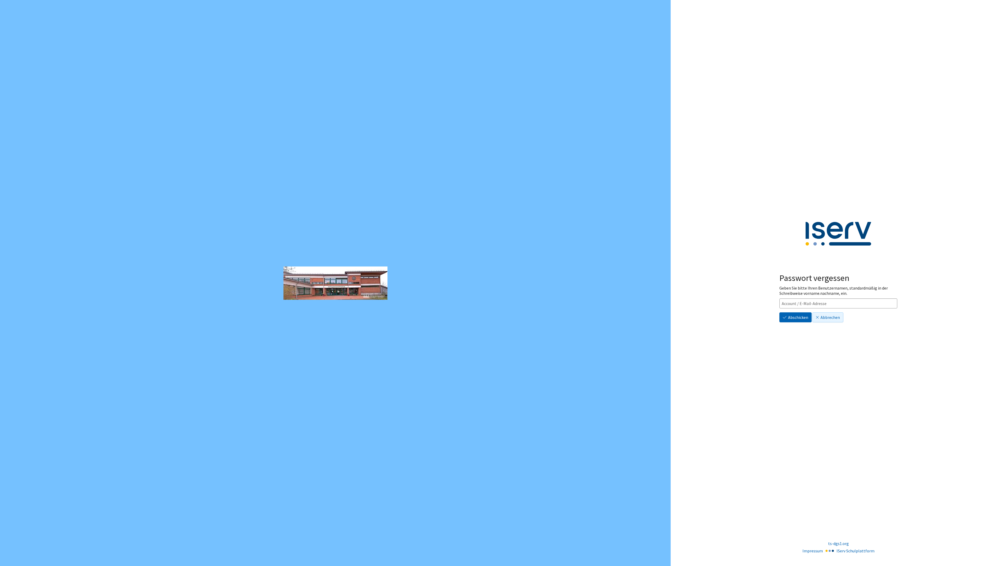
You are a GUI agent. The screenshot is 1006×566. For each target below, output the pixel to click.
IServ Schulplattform (855, 550)
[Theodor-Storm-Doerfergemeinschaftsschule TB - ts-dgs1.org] (335, 283)
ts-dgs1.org (838, 543)
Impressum (812, 550)
